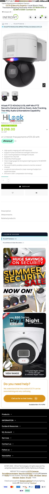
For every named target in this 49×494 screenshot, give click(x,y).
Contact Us (31, 9)
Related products (8, 218)
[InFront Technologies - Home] (10, 16)
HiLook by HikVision (11, 234)
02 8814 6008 (19, 9)
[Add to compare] (36, 193)
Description (6, 211)
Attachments (6, 215)
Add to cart (26, 186)
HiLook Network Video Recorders (13, 243)
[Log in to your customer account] (35, 17)
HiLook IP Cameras (10, 239)
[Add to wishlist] (12, 193)
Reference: (5, 123)
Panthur (33, 483)
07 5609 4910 (39, 7)
